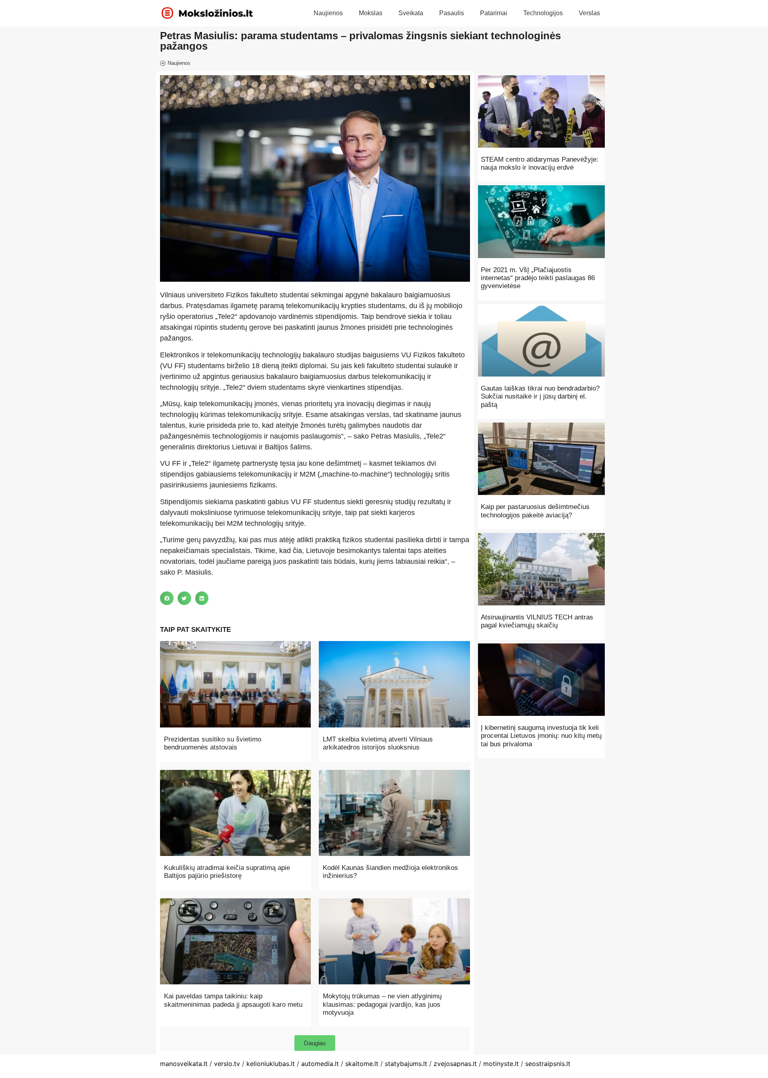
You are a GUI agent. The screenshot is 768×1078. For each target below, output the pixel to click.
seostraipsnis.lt (547, 1064)
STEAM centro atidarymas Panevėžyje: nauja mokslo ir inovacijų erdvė (539, 163)
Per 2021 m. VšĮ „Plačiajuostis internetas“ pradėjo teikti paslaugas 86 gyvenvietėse (538, 278)
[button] (167, 598)
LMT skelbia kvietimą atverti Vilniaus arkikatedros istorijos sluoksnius (378, 743)
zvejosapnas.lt (455, 1064)
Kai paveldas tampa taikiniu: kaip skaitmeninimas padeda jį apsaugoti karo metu (233, 1000)
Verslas (589, 13)
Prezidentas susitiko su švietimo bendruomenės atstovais (212, 743)
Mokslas (370, 13)
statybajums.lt (406, 1064)
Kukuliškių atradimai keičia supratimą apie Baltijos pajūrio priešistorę (227, 872)
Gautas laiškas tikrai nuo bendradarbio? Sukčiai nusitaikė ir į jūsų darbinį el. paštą (540, 397)
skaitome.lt (361, 1064)
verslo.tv (227, 1064)
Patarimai (493, 13)
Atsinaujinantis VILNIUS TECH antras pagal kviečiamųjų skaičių (537, 621)
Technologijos (543, 13)
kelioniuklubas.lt (270, 1064)
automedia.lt (320, 1064)
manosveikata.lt (184, 1064)
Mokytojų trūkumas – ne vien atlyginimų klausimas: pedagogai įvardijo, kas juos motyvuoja (382, 1004)
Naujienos (328, 13)
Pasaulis (451, 13)
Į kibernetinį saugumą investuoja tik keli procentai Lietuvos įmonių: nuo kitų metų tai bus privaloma (541, 736)
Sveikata (410, 13)
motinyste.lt (501, 1064)
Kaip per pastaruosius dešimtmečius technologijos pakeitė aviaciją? (535, 511)
